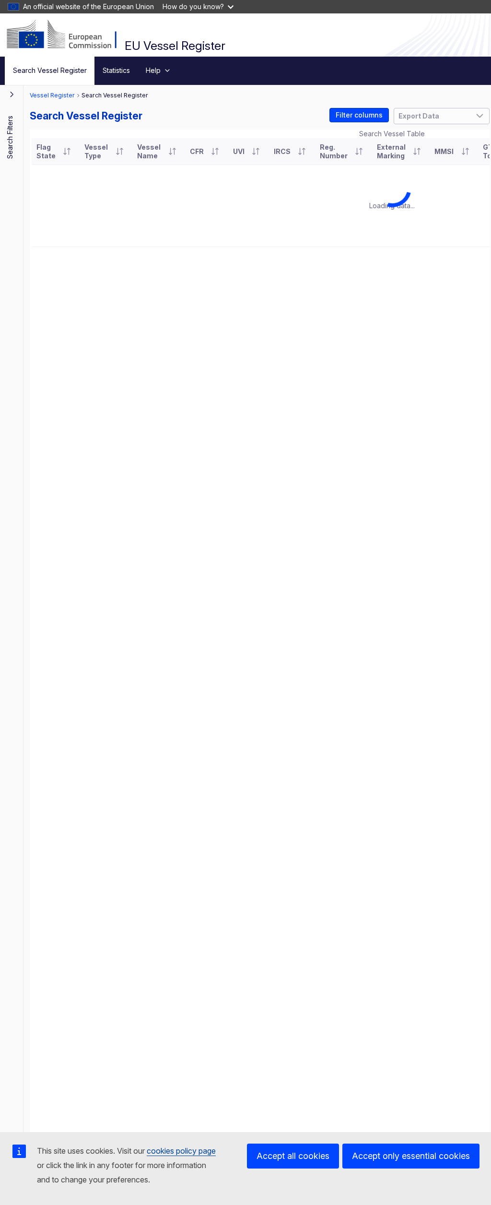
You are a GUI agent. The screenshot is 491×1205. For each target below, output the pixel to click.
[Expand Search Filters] (12, 94)
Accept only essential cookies (411, 1156)
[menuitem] (49, 71)
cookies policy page (181, 1151)
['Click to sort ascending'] (66, 151)
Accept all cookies (293, 1156)
